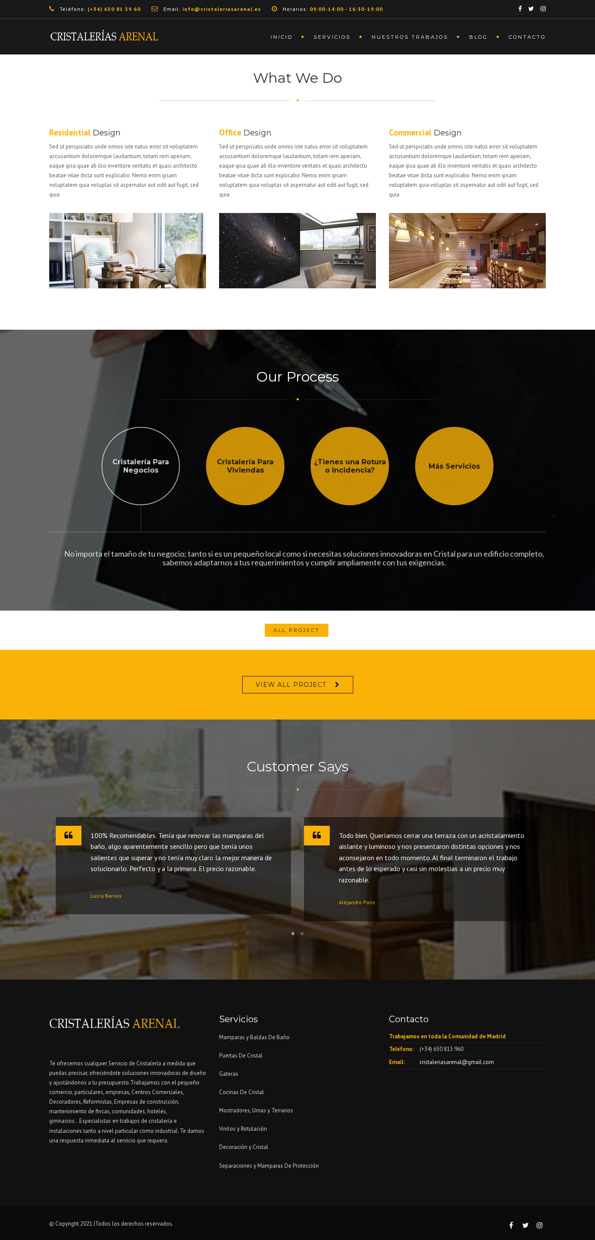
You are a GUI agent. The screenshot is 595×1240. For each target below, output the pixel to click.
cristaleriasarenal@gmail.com (456, 1062)
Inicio (281, 37)
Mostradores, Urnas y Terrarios (256, 1110)
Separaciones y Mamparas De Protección (269, 1165)
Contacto (527, 37)
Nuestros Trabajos (410, 37)
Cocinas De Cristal (241, 1092)
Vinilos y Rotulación (243, 1128)
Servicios (332, 37)
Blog (478, 37)
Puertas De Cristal (241, 1055)
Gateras (228, 1074)
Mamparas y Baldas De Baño (254, 1037)
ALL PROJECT (297, 630)
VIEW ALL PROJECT (291, 685)
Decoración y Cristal (243, 1147)
